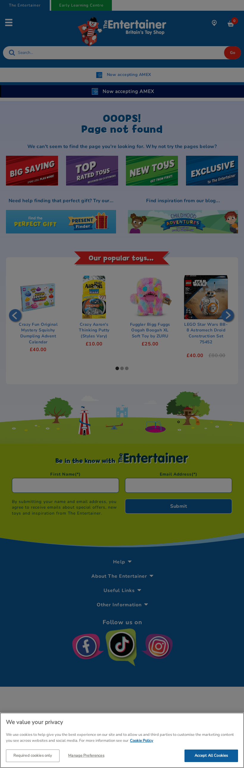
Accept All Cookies (211, 755)
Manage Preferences (86, 755)
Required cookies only (32, 755)
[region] (122, 740)
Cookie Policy (141, 740)
